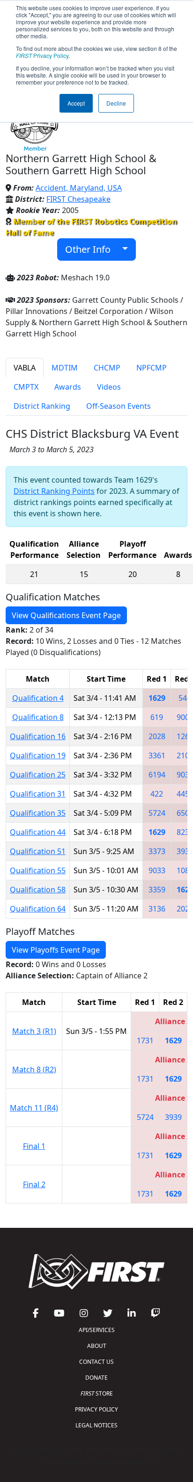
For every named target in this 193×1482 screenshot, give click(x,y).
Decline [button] (116, 103)
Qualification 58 (38, 889)
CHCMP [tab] (107, 368)
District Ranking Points (54, 491)
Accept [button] (76, 103)
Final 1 (34, 1146)
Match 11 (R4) (34, 1108)
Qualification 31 (38, 794)
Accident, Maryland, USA (79, 188)
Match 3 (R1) (34, 1031)
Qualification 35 (38, 813)
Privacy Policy (42, 55)
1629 (156, 698)
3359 (156, 889)
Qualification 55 (38, 870)
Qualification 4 (38, 698)
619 (156, 717)
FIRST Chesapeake (78, 199)
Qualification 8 (38, 717)
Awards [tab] (67, 387)
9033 (156, 870)
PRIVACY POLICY (96, 1409)
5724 (156, 813)
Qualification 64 (38, 909)
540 (184, 698)
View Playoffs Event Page (56, 950)
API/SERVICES (97, 1330)
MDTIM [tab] (65, 368)
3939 (173, 1117)
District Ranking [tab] (42, 406)
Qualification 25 (38, 775)
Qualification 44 (38, 832)
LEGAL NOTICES (96, 1425)
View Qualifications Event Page (66, 615)
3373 (156, 851)
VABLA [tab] (25, 368)
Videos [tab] (109, 387)
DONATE (96, 1378)
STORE (97, 1393)
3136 (156, 909)
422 (156, 794)
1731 (145, 1040)
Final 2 (34, 1184)
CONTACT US (96, 1362)
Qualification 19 (38, 755)
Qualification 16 (38, 736)
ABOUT (96, 1346)
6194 (156, 775)
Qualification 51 (38, 851)
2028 (156, 736)
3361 (156, 755)
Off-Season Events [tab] (118, 406)
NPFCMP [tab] (151, 368)
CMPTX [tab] (26, 387)
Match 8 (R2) (34, 1069)
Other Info (91, 249)
